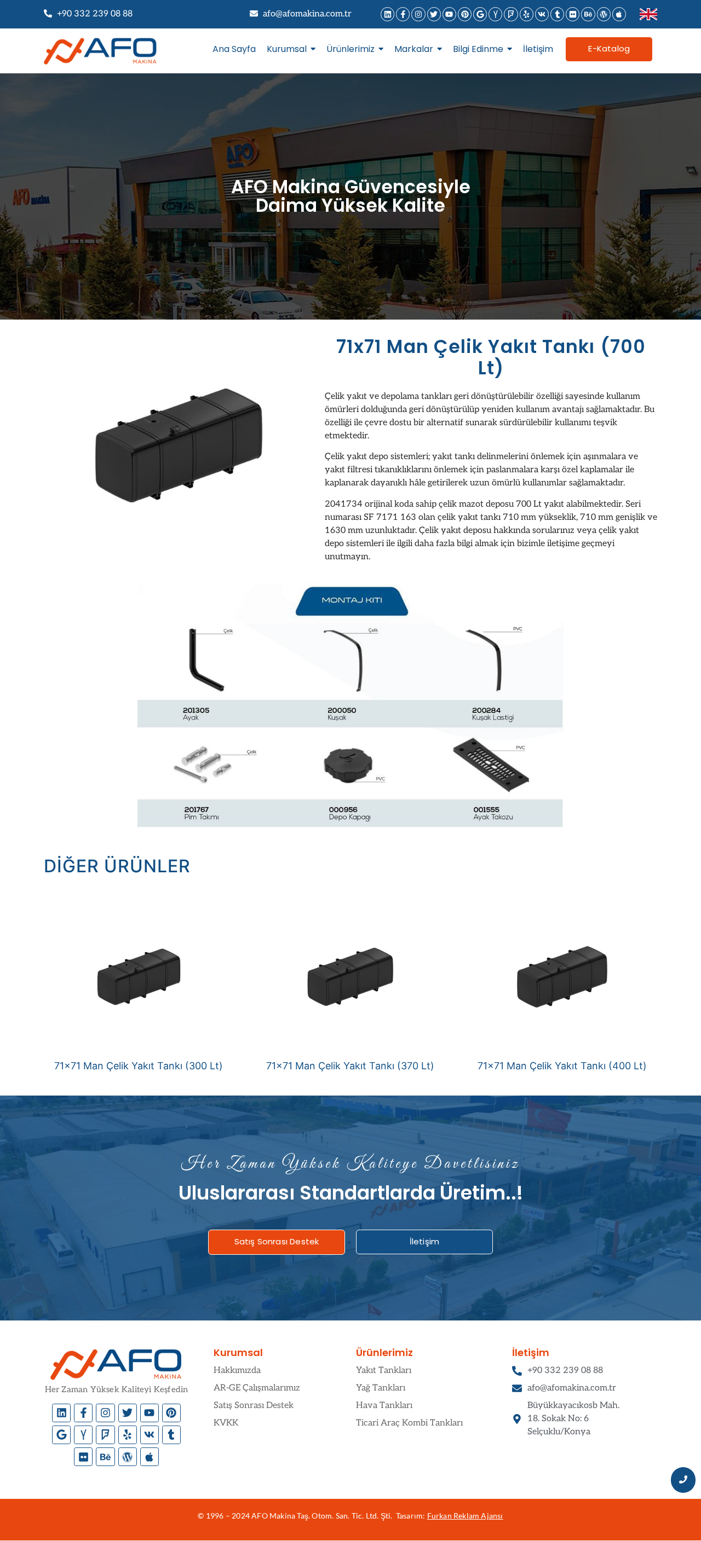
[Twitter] (434, 14)
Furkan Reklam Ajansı (465, 1515)
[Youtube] (449, 14)
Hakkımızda (237, 1370)
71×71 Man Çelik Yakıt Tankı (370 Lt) (350, 1065)
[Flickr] (572, 14)
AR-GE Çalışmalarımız (257, 1388)
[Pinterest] (465, 14)
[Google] (480, 14)
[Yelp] (526, 14)
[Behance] (588, 14)
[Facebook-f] (403, 14)
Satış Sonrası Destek (254, 1405)
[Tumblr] (557, 14)
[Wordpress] (604, 14)
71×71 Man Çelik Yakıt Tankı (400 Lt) (562, 1065)
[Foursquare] (511, 14)
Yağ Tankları (380, 1388)
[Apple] (619, 14)
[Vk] (542, 14)
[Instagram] (418, 14)
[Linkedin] (387, 14)
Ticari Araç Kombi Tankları (409, 1423)
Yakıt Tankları (383, 1370)
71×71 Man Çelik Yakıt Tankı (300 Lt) (138, 1065)
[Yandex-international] (495, 14)
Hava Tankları (384, 1405)
